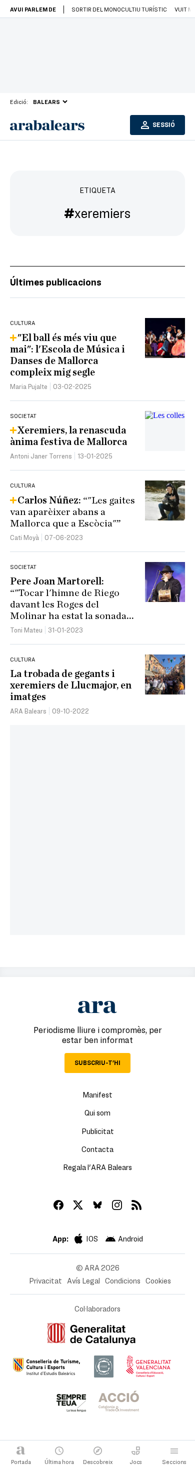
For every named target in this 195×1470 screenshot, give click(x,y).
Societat (23, 415)
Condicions (122, 1280)
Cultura (22, 322)
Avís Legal (83, 1280)
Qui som (97, 1112)
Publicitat (98, 1131)
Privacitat (45, 1280)
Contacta (98, 1149)
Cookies (158, 1280)
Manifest (97, 1094)
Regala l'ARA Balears (97, 1167)
